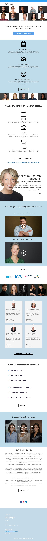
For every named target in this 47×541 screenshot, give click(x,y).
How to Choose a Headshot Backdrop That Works (24, 427)
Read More (23, 435)
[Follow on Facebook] (21, 502)
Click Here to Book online (23, 158)
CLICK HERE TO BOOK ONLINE (23, 33)
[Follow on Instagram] (23, 502)
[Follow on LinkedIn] (26, 502)
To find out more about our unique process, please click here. (23, 162)
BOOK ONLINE (23, 89)
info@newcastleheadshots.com (11, 531)
